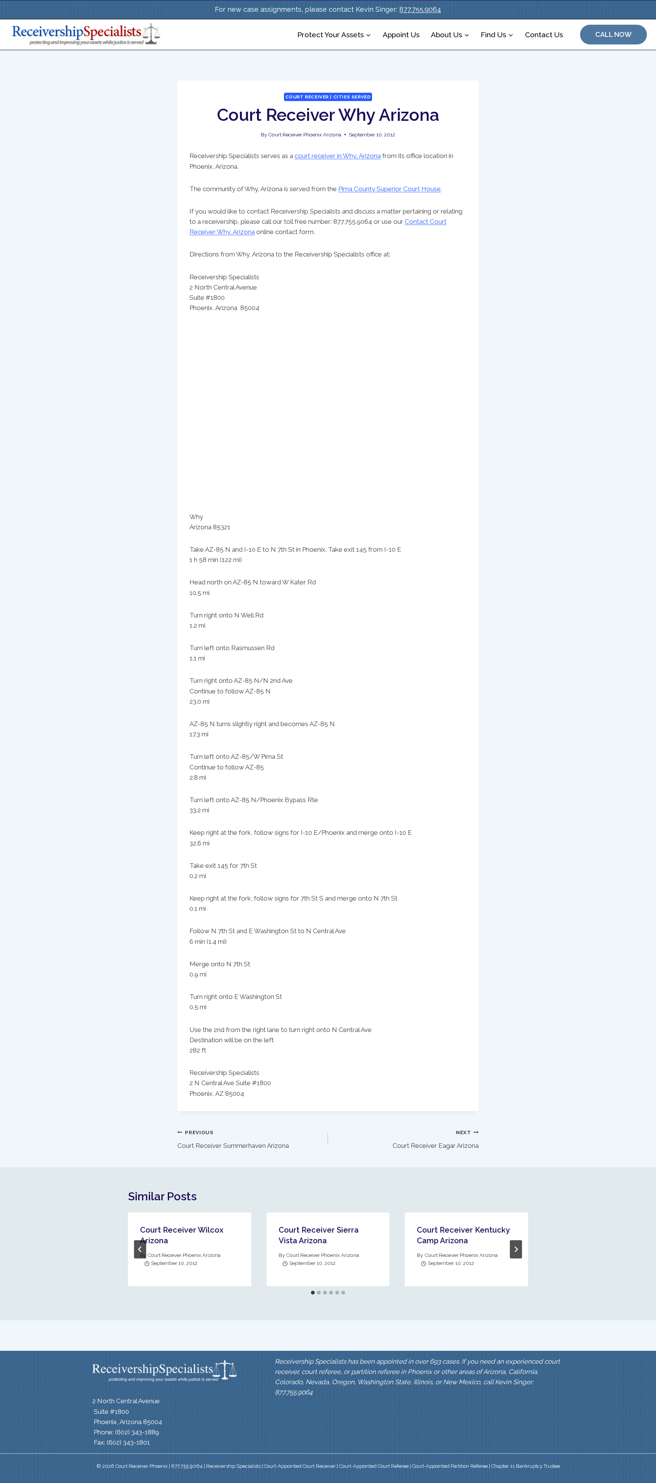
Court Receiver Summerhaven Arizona (233, 1139)
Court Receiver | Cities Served (328, 97)
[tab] (313, 1293)
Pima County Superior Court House (389, 189)
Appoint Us (401, 34)
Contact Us (544, 34)
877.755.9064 (420, 9)
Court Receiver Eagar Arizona (436, 1139)
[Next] (516, 1249)
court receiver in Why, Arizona (338, 156)
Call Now (613, 34)
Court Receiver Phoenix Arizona (304, 134)
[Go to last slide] (140, 1249)
